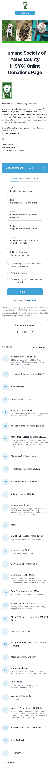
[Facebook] (17, 332)
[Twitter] (32, 332)
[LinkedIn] (25, 332)
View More (10, 762)
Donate (25, 13)
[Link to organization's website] (25, 5)
